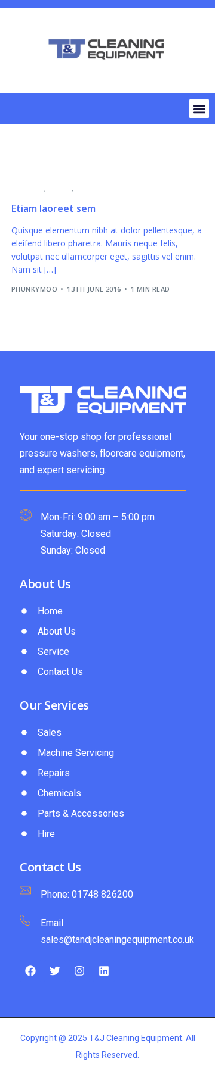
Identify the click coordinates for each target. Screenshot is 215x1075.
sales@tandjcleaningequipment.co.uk (117, 939)
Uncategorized (104, 188)
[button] (199, 108)
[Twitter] (55, 971)
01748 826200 (102, 894)
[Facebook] (30, 971)
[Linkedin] (104, 971)
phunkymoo (34, 289)
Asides (60, 188)
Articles (27, 188)
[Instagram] (79, 971)
